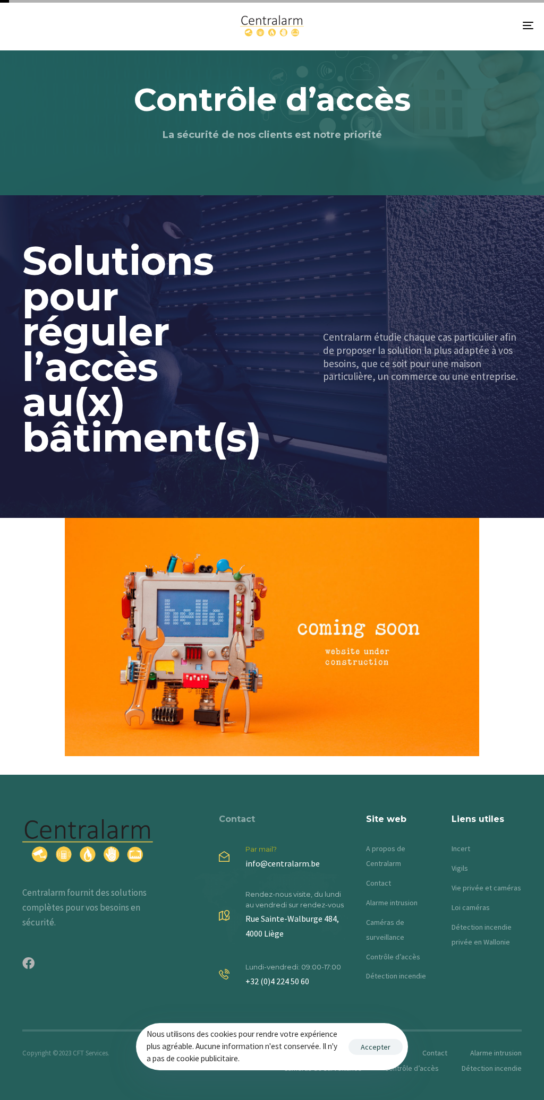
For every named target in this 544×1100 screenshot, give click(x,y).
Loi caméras (471, 907)
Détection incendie (396, 976)
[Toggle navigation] (446, 25)
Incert (461, 848)
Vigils (460, 868)
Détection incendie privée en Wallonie (482, 934)
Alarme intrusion (392, 902)
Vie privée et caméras (486, 888)
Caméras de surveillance (385, 929)
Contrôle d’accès (393, 957)
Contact (237, 819)
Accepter (375, 1047)
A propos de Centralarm (385, 856)
